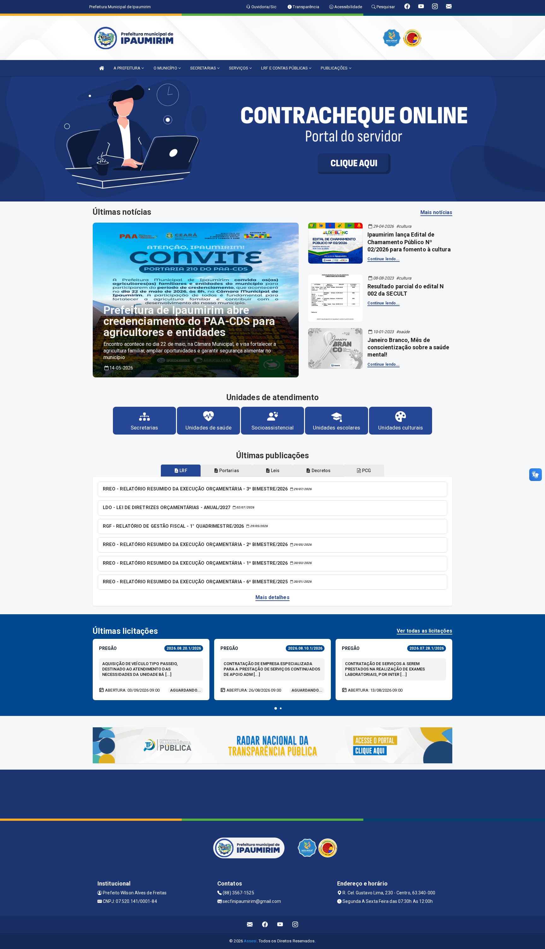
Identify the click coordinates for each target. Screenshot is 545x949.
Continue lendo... (383, 259)
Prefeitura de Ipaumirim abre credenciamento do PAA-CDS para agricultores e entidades (189, 321)
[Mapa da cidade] (272, 793)
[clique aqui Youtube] (280, 924)
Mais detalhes (272, 597)
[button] (275, 708)
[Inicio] (101, 68)
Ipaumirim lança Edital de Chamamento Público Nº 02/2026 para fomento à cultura (409, 242)
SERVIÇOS (239, 68)
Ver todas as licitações (424, 631)
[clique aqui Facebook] (265, 924)
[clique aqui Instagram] (295, 924)
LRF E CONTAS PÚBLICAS (285, 68)
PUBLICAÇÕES (335, 68)
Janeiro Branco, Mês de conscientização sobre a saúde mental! (408, 347)
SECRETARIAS (203, 68)
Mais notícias (436, 212)
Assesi (250, 941)
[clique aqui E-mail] (249, 924)
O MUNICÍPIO (166, 68)
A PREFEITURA (127, 68)
